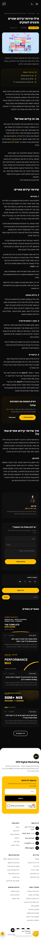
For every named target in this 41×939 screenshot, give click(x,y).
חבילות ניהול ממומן (13, 863)
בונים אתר (14, 139)
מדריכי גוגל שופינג (33, 863)
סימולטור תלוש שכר (33, 920)
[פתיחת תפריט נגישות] (2, 933)
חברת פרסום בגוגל (13, 873)
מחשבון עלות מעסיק (33, 913)
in (30, 582)
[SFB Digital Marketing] (4, 4)
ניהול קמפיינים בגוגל (13, 870)
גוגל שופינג (16, 877)
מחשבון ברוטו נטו (33, 909)
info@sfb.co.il (29, 843)
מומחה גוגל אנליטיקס (12, 881)
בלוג (38, 13)
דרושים (17, 838)
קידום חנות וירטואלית (32, 898)
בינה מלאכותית (34, 873)
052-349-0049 (29, 838)
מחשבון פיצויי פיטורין (32, 917)
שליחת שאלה (20, 562)
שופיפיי (36, 859)
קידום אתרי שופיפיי (33, 891)
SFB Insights (29, 848)
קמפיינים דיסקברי (33, 895)
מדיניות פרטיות (14, 895)
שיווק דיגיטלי (31, 13)
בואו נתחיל (12, 417)
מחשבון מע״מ (35, 906)
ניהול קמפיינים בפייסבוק (31, 902)
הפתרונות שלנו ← (27, 417)
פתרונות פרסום (14, 834)
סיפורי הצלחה (15, 845)
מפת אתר (16, 842)
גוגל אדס (36, 866)
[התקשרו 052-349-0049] (32, 4)
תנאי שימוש (15, 898)
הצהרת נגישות (15, 891)
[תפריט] (37, 4)
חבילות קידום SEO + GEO (11, 859)
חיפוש (6, 597)
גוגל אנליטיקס (34, 877)
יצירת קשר (20, 590)
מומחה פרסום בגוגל (13, 866)
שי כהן (33, 506)
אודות (17, 827)
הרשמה (20, 798)
